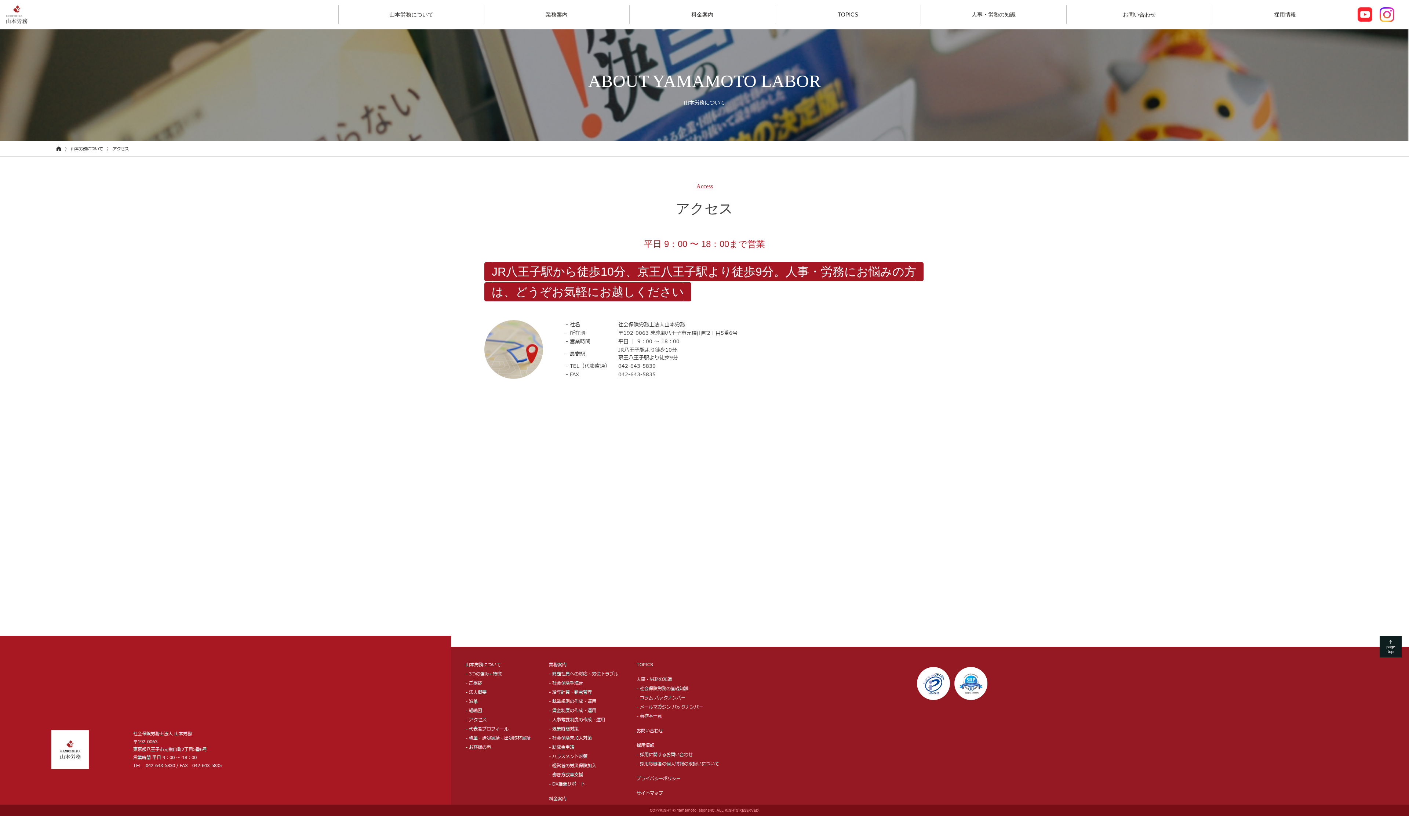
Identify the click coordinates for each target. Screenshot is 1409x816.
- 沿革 (472, 701)
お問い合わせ (1139, 14)
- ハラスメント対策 (568, 756)
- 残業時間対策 (564, 729)
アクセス (121, 149)
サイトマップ (650, 793)
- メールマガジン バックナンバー (670, 707)
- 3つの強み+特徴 (484, 674)
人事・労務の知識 (994, 14)
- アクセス (476, 720)
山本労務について (411, 14)
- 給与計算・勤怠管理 (570, 692)
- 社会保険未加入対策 (570, 738)
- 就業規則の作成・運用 (572, 701)
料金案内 (702, 14)
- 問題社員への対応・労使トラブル (583, 674)
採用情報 (1285, 14)
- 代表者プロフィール (487, 729)
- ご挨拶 (474, 683)
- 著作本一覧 (649, 716)
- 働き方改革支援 (566, 775)
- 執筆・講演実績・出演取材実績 (498, 738)
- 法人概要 (476, 692)
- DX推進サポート (567, 784)
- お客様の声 (478, 747)
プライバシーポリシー (659, 778)
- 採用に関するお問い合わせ (665, 754)
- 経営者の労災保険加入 (572, 765)
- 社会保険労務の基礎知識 (662, 688)
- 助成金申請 (561, 747)
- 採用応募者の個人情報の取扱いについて (678, 764)
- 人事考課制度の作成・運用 (577, 720)
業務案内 (557, 14)
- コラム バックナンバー (661, 697)
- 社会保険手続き (566, 683)
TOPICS (848, 14)
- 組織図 (474, 710)
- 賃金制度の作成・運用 (572, 710)
